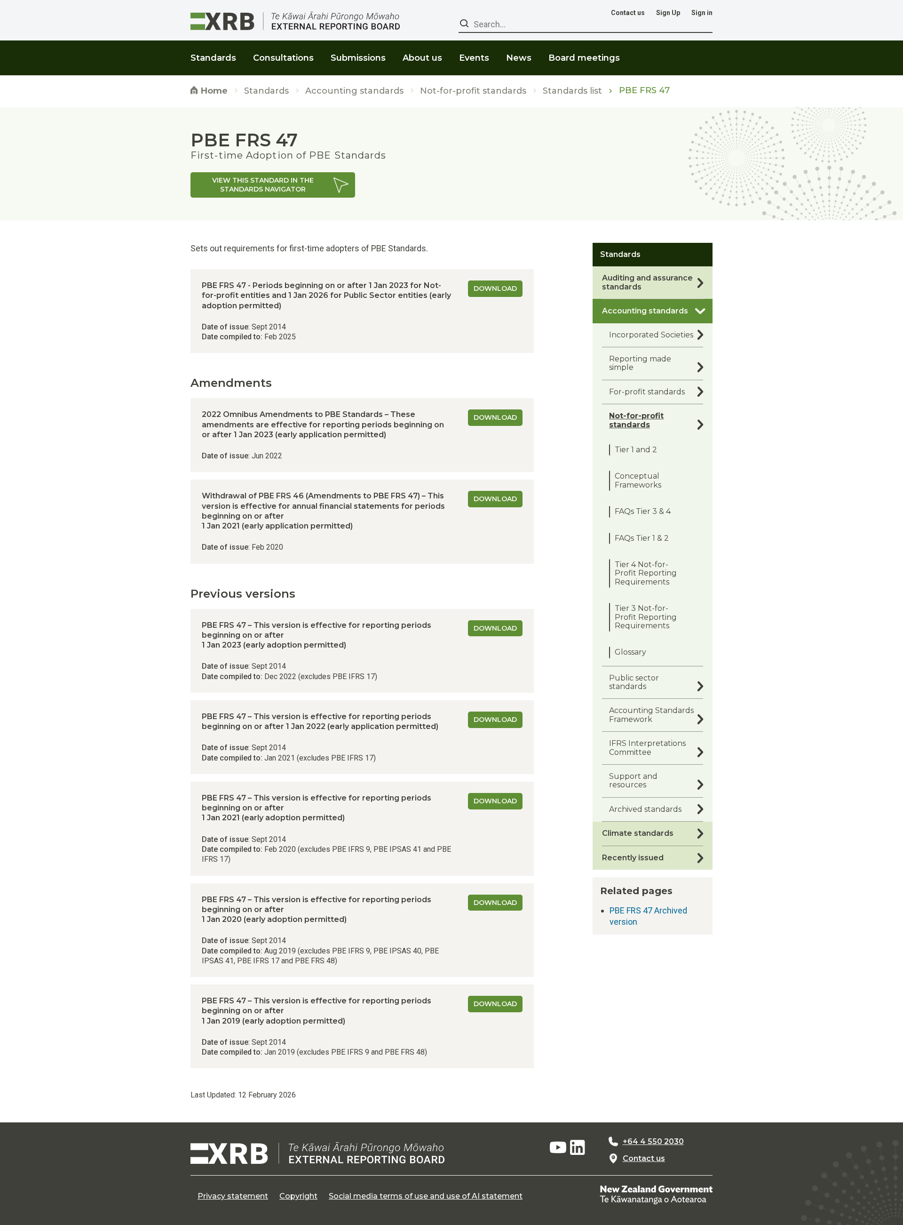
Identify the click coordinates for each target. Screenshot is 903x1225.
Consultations (283, 58)
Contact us (628, 12)
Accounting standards (354, 91)
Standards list (572, 91)
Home (213, 91)
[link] (272, 185)
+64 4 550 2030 (653, 1141)
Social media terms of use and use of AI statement (426, 1196)
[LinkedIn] (577, 1148)
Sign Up (668, 12)
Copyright (298, 1196)
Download (495, 288)
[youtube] (558, 1148)
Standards (266, 91)
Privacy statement (233, 1196)
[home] (317, 1153)
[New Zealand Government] (656, 1194)
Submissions (358, 58)
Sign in (702, 12)
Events (474, 58)
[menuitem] (213, 52)
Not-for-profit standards (473, 91)
